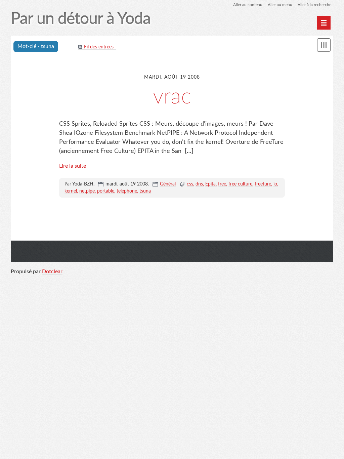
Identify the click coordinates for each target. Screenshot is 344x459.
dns (199, 184)
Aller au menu (280, 5)
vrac (172, 97)
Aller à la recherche (314, 5)
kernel (70, 191)
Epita (210, 184)
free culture (240, 184)
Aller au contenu (247, 5)
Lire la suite (72, 166)
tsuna (145, 191)
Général (168, 184)
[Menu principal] (324, 23)
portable (105, 191)
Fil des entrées (99, 47)
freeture (263, 184)
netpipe (87, 191)
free (222, 184)
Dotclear (52, 271)
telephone (127, 191)
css (190, 184)
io (275, 184)
